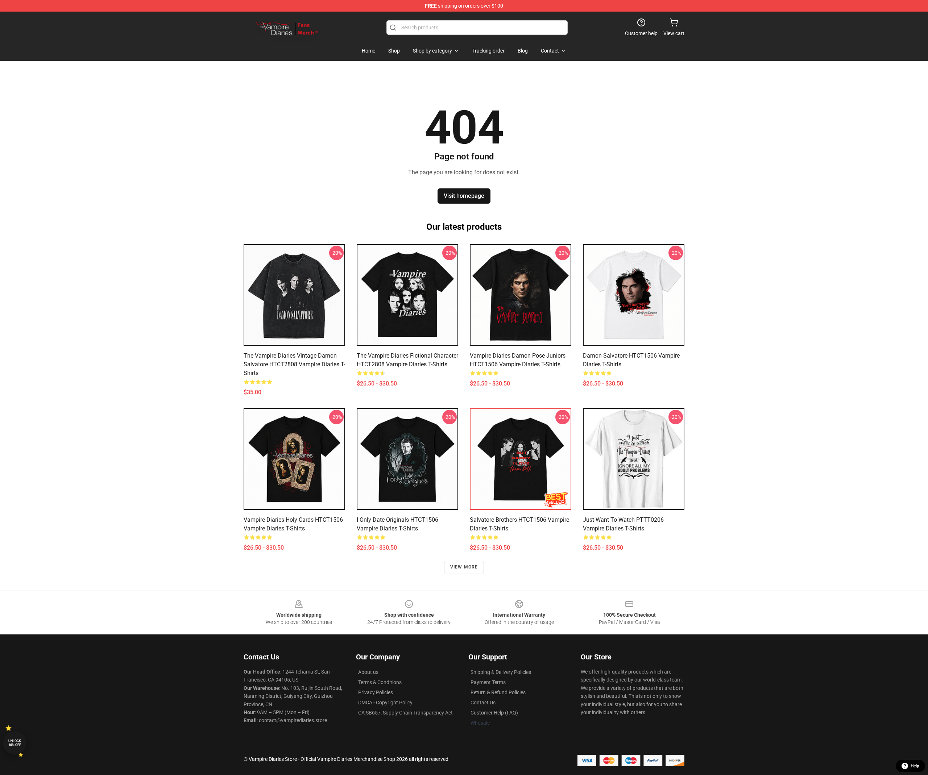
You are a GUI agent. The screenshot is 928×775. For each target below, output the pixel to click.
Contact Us (483, 702)
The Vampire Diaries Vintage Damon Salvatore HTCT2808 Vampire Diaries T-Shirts (294, 364)
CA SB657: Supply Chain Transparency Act (405, 713)
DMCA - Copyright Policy (385, 702)
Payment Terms (488, 682)
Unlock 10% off (14, 743)
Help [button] (915, 765)
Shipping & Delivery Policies (501, 672)
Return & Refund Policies (498, 692)
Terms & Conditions (380, 682)
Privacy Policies (375, 692)
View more (464, 567)
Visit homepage (464, 195)
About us (368, 672)
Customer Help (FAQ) (494, 713)
